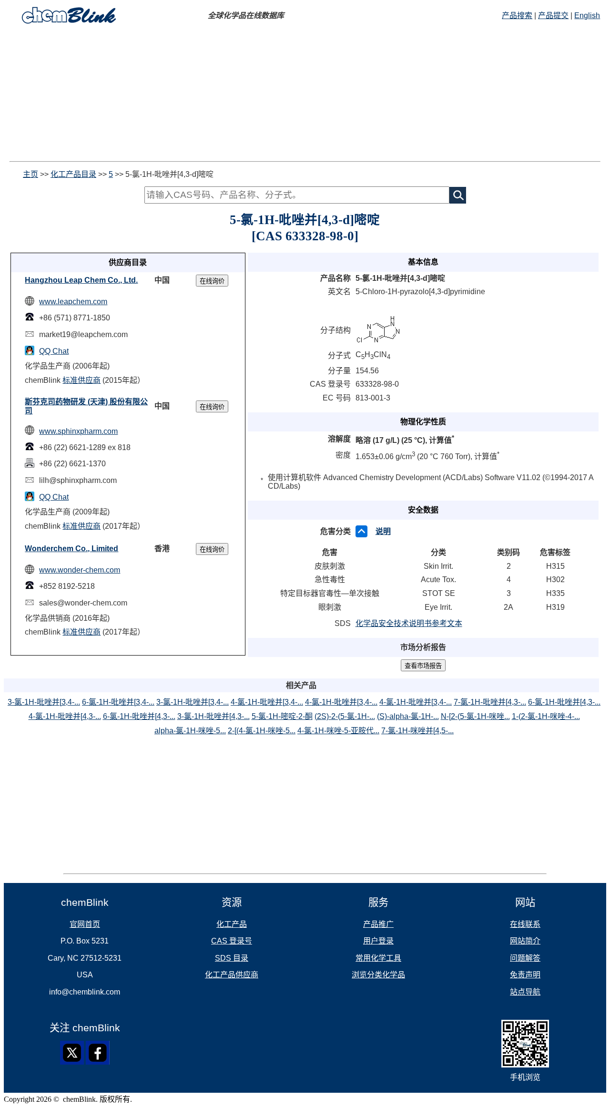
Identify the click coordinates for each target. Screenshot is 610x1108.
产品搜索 (517, 15)
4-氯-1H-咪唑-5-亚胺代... (338, 731)
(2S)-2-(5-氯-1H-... (345, 716)
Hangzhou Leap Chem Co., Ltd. (81, 280)
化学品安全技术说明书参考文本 (409, 623)
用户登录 (378, 941)
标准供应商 (81, 380)
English (587, 15)
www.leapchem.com (73, 302)
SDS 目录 (231, 958)
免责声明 (525, 975)
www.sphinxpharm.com (78, 431)
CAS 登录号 (231, 941)
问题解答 (525, 958)
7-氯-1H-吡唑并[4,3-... (490, 702)
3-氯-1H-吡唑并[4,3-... (213, 716)
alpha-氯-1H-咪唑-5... (190, 731)
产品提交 (553, 15)
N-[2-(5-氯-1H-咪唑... (475, 716)
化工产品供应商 (231, 975)
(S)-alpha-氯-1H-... (408, 716)
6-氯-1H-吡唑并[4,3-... (564, 702)
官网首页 (85, 924)
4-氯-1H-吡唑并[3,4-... (267, 702)
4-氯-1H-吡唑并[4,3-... (65, 716)
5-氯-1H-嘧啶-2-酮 (282, 716)
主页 (30, 174)
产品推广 (378, 924)
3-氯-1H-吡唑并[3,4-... (44, 702)
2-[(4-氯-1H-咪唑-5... (261, 731)
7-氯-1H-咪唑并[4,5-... (417, 731)
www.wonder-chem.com (79, 570)
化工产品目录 (73, 174)
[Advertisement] (305, 94)
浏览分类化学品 (378, 975)
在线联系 (525, 924)
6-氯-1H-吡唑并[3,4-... (118, 702)
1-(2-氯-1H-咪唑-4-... (546, 716)
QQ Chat (54, 351)
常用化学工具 (378, 958)
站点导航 (525, 992)
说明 (383, 531)
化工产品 (231, 924)
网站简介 (525, 941)
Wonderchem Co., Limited (71, 548)
